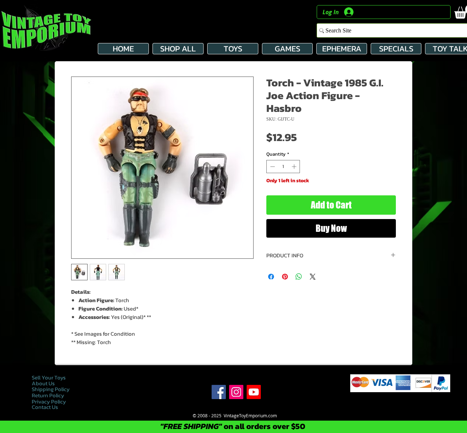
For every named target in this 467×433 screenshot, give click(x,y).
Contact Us (45, 407)
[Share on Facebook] (271, 276)
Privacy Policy (49, 401)
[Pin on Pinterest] (285, 276)
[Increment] (294, 166)
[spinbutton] (283, 166)
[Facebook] (219, 392)
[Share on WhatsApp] (298, 276)
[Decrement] (271, 166)
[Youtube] (254, 392)
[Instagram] (236, 392)
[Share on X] (312, 276)
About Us (43, 383)
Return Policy (48, 395)
